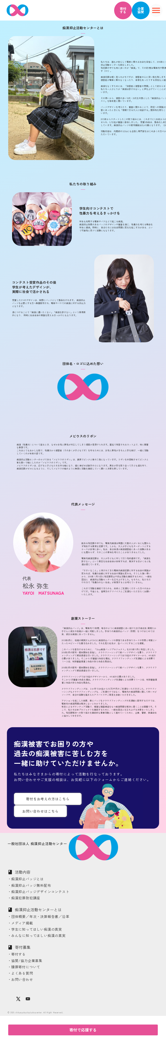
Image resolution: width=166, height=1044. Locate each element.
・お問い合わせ (20, 979)
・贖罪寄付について (24, 967)
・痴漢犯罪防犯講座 (24, 898)
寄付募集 (22, 947)
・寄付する (17, 954)
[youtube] (28, 999)
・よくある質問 (20, 973)
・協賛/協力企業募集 (25, 961)
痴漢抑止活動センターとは (38, 909)
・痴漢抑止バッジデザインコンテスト (38, 892)
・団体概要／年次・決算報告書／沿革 (38, 916)
